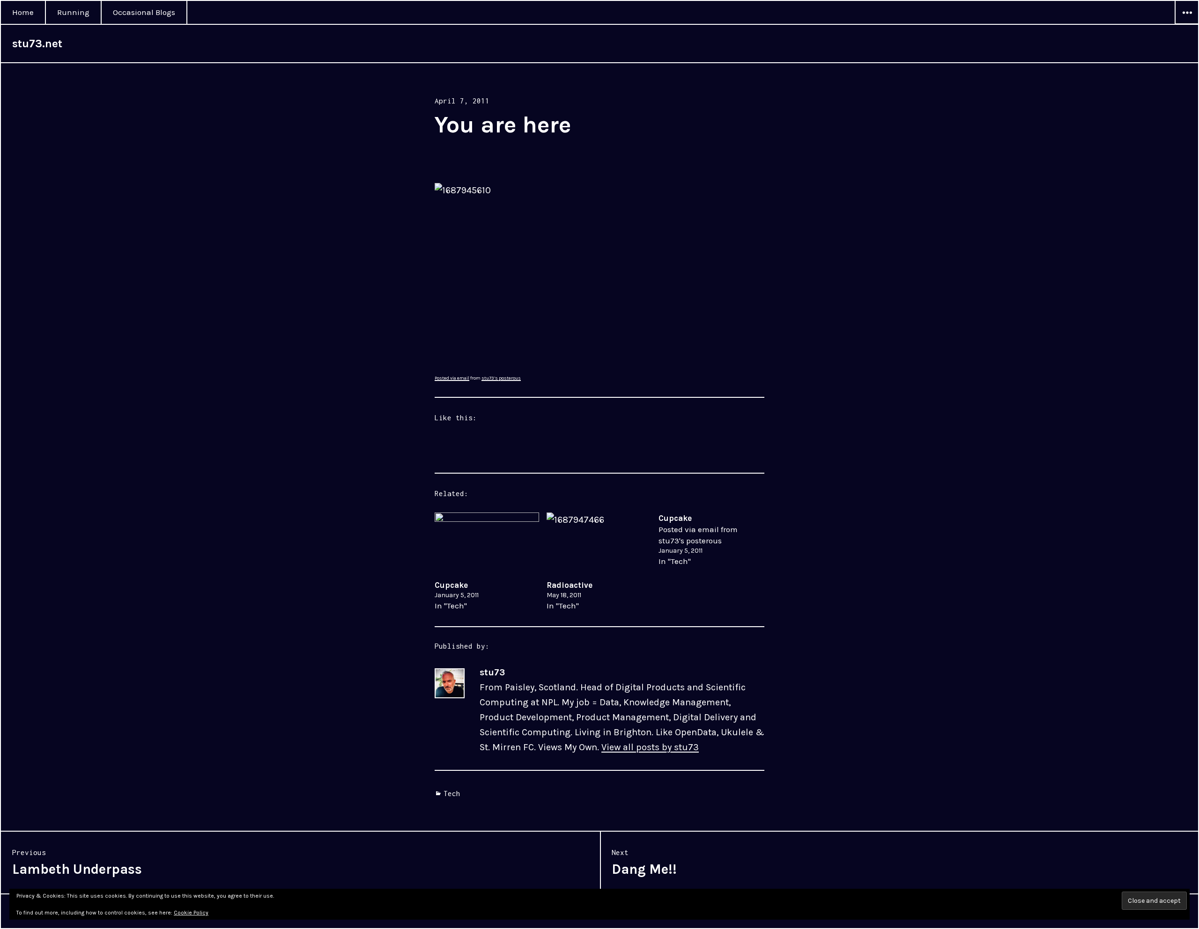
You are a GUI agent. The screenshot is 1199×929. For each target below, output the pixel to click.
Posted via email (452, 378)
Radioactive (569, 585)
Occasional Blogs (144, 12)
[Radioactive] (599, 542)
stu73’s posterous (501, 378)
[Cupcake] (487, 542)
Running (73, 12)
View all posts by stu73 (650, 747)
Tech (452, 793)
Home (23, 12)
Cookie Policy (191, 912)
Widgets (1187, 23)
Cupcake (451, 585)
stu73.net (37, 43)
